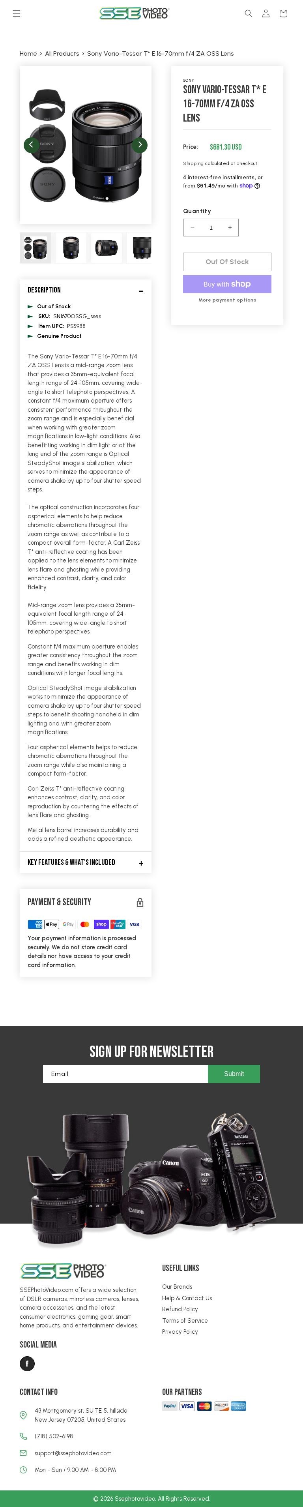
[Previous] (31, 145)
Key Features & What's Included (71, 862)
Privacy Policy (180, 1331)
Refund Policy (180, 1309)
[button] (16, 13)
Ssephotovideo (135, 1498)
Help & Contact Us (187, 1298)
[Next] (140, 145)
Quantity (197, 211)
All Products (62, 53)
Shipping (193, 163)
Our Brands (177, 1286)
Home (28, 53)
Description (44, 290)
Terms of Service (185, 1320)
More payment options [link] (227, 300)
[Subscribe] (234, 1074)
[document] (86, 145)
